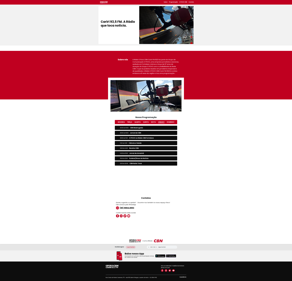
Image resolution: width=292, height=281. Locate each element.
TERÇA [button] (129, 122)
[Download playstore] (160, 256)
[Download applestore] (171, 256)
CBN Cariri (103, 2)
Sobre (165, 2)
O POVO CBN (183, 2)
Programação (173, 2)
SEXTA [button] (153, 122)
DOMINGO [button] (170, 122)
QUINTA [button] (146, 122)
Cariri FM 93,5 (131, 247)
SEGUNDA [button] (121, 122)
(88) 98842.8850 (127, 208)
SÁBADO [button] (161, 122)
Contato (191, 2)
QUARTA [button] (137, 122)
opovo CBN (112, 266)
